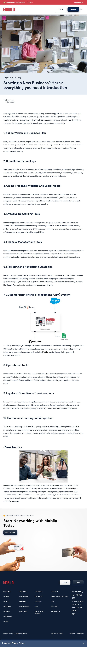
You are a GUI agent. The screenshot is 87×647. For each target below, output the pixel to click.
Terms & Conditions (76, 634)
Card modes (23, 596)
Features (22, 601)
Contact (65, 582)
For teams (38, 596)
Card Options (24, 606)
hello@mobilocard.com (59, 596)
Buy (78, 582)
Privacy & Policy (57, 634)
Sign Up (73, 9)
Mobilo (45, 352)
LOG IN (60, 9)
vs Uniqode (7, 616)
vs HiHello (7, 606)
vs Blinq (6, 601)
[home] (9, 9)
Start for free (10, 532)
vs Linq (5, 621)
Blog (36, 606)
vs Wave (6, 611)
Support (38, 601)
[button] (81, 9)
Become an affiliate (39, 612)
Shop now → (79, 2)
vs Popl (6, 596)
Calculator (23, 611)
